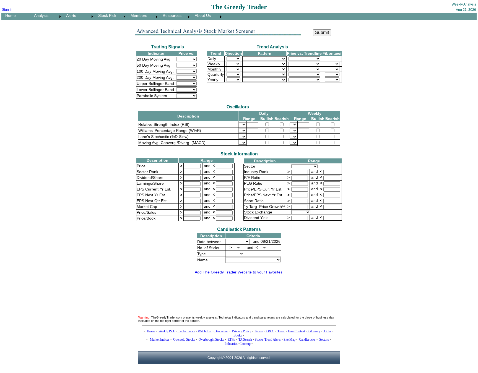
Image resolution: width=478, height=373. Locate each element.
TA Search (245, 339)
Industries (231, 344)
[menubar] (112, 16)
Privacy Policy (241, 331)
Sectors (324, 339)
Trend (281, 331)
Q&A (270, 331)
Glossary (314, 331)
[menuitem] (15, 16)
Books (237, 335)
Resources (170, 15)
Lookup (245, 344)
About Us (201, 15)
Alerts (69, 15)
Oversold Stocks (184, 339)
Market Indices (160, 339)
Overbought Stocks (211, 339)
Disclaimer (221, 331)
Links (327, 331)
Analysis (39, 15)
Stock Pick (105, 15)
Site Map (289, 339)
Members (137, 15)
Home (9, 15)
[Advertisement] (239, 291)
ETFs (231, 339)
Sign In (7, 10)
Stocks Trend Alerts (268, 339)
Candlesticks (307, 339)
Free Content (296, 331)
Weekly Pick (167, 331)
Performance (186, 331)
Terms (259, 331)
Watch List (205, 331)
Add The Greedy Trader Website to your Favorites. (239, 272)
